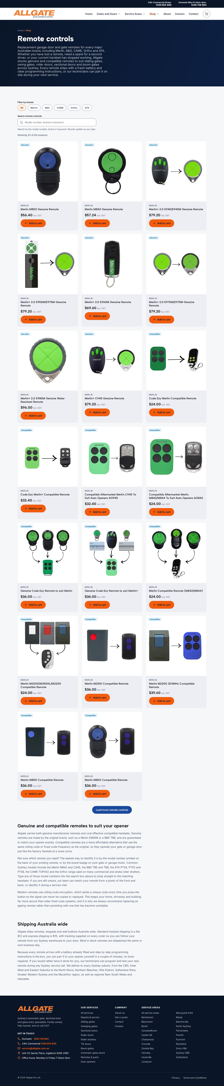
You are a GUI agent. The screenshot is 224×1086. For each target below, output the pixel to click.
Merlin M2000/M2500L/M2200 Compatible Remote (41, 685)
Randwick (181, 1043)
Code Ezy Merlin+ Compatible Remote (45, 494)
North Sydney (183, 1026)
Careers (180, 13)
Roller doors (87, 1035)
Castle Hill (147, 1035)
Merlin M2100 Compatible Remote (106, 683)
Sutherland (182, 1057)
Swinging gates (89, 1026)
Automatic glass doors (93, 1052)
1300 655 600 (163, 4)
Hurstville (146, 1057)
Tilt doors (86, 1043)
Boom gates (87, 1048)
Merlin (34, 107)
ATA (87, 107)
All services (87, 1012)
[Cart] (206, 14)
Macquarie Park (184, 1012)
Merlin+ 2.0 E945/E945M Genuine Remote (176, 209)
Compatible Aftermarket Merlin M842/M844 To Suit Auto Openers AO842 (176, 496)
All (21, 107)
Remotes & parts (90, 1057)
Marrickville (182, 1021)
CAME (60, 107)
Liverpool (146, 1061)
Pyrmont (180, 1039)
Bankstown (147, 1017)
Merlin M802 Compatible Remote (106, 780)
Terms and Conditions (194, 1077)
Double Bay (148, 1048)
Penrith (179, 1035)
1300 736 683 (198, 4)
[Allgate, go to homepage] (34, 14)
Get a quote (121, 1017)
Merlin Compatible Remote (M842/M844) (176, 590)
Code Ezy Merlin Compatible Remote (172, 398)
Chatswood (148, 1039)
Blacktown (147, 1021)
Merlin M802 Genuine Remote (40, 209)
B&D (47, 107)
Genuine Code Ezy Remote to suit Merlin (46, 590)
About (167, 13)
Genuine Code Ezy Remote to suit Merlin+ (111, 590)
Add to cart (35, 223)
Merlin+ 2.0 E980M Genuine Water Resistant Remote (43, 400)
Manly (179, 1017)
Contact (193, 13)
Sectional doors (89, 1030)
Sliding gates (88, 1021)
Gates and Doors (107, 13)
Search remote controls (30, 116)
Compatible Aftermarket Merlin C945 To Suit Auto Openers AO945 (110, 496)
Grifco (74, 107)
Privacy (176, 1077)
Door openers (88, 1061)
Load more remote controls (112, 809)
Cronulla (146, 1043)
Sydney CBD (183, 1052)
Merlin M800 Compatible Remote (42, 780)
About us (120, 1012)
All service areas (150, 1012)
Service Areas (133, 13)
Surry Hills (181, 1048)
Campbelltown (149, 1030)
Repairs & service (90, 1017)
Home (88, 13)
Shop (153, 13)
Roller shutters (88, 1039)
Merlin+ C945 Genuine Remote (104, 398)
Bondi (145, 1026)
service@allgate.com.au (35, 1048)
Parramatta (182, 1030)
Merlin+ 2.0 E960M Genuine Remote (108, 302)
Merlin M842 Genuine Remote (104, 209)
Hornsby (146, 1052)
